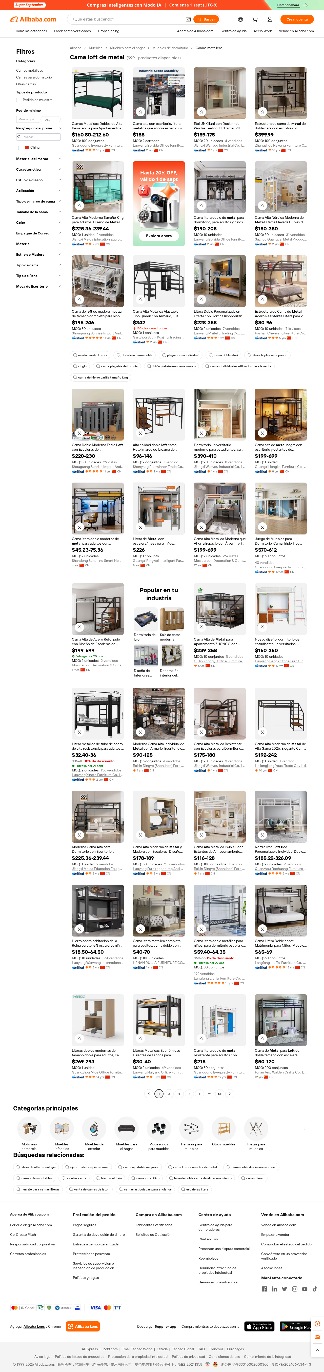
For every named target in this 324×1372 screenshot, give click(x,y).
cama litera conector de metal (195, 1167)
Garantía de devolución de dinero (99, 1234)
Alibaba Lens (34, 1326)
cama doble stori (226, 355)
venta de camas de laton (91, 1189)
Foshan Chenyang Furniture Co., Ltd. (281, 333)
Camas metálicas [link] (209, 48)
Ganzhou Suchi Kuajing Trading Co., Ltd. (159, 337)
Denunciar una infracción (218, 1282)
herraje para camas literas (40, 1189)
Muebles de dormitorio (170, 48)
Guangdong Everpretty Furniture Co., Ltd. (98, 145)
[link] (317, 1323)
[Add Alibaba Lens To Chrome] (83, 1326)
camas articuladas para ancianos (148, 1189)
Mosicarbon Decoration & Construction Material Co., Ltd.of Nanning (220, 561)
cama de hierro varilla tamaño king (103, 377)
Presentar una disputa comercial (224, 1249)
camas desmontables (37, 1178)
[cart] (256, 20)
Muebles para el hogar (127, 48)
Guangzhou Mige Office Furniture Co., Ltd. (98, 1072)
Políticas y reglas (86, 1278)
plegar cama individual (183, 355)
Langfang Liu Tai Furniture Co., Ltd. (220, 978)
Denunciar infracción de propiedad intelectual (217, 1270)
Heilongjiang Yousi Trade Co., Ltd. (281, 766)
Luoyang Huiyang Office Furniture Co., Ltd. (159, 1072)
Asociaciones (271, 1268)
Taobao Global (183, 1349)
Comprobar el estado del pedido (286, 1244)
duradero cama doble (137, 355)
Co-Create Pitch (23, 1234)
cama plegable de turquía (119, 366)
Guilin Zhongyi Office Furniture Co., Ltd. (220, 661)
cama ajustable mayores (140, 1167)
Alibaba (75, 48)
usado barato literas (92, 355)
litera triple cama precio (270, 355)
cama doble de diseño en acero (254, 1167)
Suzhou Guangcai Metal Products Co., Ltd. (281, 239)
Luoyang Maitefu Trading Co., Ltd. (220, 333)
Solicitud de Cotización (154, 1234)
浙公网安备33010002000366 (244, 1364)
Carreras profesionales (28, 1254)
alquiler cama (76, 1178)
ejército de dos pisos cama (89, 1167)
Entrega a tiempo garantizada (95, 1244)
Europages (235, 1349)
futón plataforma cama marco (174, 366)
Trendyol (216, 1349)
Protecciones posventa (91, 1254)
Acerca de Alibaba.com (29, 1214)
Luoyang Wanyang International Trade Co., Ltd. (98, 963)
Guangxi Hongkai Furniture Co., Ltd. (281, 467)
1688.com (110, 1349)
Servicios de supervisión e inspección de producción (93, 1265)
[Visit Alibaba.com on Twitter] (284, 1289)
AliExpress (90, 1349)
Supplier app (165, 1326)
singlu (82, 366)
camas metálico (147, 1178)
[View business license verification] (207, 1364)
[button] (188, 19)
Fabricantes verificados (154, 1225)
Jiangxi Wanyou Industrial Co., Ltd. (220, 145)
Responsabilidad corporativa (32, 1244)
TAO (201, 1349)
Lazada (162, 1349)
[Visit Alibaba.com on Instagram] (295, 1289)
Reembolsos (208, 1258)
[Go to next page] (229, 1093)
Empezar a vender (275, 1234)
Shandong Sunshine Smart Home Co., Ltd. (98, 561)
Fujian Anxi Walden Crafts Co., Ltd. (281, 1072)
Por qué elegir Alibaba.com (31, 1225)
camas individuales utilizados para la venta (240, 366)
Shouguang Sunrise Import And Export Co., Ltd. (98, 333)
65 (219, 1094)
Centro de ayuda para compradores (215, 1227)
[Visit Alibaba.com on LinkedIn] (274, 1289)
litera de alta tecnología (39, 1167)
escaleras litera (197, 1189)
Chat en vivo (208, 1239)
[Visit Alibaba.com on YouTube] (305, 1289)
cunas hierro (255, 1178)
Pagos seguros (84, 1225)
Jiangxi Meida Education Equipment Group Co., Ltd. (98, 239)
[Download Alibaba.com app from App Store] (259, 1326)
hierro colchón (111, 1178)
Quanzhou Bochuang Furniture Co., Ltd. (281, 869)
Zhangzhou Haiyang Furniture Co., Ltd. (281, 145)
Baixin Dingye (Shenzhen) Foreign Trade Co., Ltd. (159, 766)
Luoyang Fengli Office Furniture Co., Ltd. (281, 661)
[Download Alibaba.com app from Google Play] (297, 1326)
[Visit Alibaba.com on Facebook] (264, 1289)
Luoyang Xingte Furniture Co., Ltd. (98, 775)
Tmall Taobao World (137, 1349)
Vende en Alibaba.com (278, 1225)
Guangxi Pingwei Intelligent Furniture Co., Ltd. (159, 561)
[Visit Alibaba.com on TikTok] (315, 1289)
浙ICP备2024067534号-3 (291, 1364)
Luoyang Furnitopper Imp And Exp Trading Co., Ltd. (159, 869)
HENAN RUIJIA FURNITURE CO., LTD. (159, 963)
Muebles (96, 48)
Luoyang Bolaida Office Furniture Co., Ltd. (159, 145)
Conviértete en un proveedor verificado (284, 1256)
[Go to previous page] (148, 1093)
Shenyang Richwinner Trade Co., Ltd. (159, 467)
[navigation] (38, 571)
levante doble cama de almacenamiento (203, 1178)
